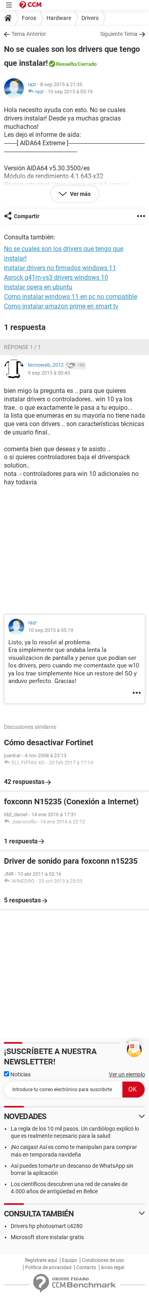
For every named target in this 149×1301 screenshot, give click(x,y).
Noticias (20, 1074)
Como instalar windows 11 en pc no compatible (70, 296)
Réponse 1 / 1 (22, 347)
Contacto (86, 1267)
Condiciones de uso (103, 1260)
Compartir (26, 216)
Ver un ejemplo (127, 1074)
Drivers (90, 18)
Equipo (69, 1260)
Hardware (58, 18)
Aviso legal (112, 1267)
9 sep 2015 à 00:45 (49, 373)
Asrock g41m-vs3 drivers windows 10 (56, 277)
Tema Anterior (29, 34)
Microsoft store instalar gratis (47, 1237)
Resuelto (66, 64)
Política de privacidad (48, 1267)
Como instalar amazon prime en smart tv (61, 306)
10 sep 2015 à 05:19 (70, 92)
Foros (29, 18)
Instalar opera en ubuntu (38, 287)
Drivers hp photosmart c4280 (47, 1226)
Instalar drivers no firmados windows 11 (60, 268)
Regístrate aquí (41, 1260)
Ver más (80, 194)
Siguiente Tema (118, 34)
